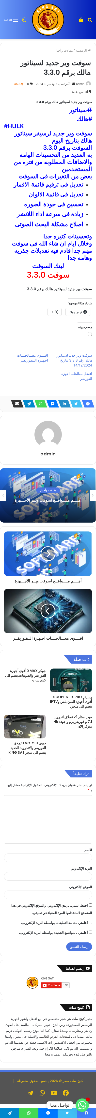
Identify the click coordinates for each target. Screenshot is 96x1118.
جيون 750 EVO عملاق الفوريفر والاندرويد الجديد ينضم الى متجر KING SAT (27, 748)
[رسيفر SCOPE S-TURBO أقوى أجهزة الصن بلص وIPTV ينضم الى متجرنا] (71, 680)
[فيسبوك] (87, 403)
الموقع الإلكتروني (80, 887)
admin (48, 454)
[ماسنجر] (51, 403)
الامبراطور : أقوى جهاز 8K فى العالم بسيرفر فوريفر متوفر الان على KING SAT (48, 500)
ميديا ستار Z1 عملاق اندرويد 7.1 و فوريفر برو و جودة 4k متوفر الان (73, 721)
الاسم (88, 850)
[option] (48, 495)
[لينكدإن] (63, 403)
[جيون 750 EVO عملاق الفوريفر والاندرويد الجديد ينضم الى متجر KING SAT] (25, 726)
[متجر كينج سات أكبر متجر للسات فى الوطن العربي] (48, 19)
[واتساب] (39, 403)
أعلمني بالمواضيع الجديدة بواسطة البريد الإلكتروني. (53, 933)
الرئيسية (82, 50)
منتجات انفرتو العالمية (54, 1036)
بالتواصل (86, 1054)
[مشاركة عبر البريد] (16, 403)
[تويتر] (75, 403)
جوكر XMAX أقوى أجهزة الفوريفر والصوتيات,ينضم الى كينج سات (25, 675)
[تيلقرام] (27, 403)
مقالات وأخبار (64, 50)
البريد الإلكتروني (81, 868)
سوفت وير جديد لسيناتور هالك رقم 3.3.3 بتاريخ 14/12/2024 (74, 360)
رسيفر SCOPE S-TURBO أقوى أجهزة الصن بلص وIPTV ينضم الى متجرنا (71, 701)
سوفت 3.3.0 (48, 275)
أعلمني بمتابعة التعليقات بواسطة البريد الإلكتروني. (54, 923)
